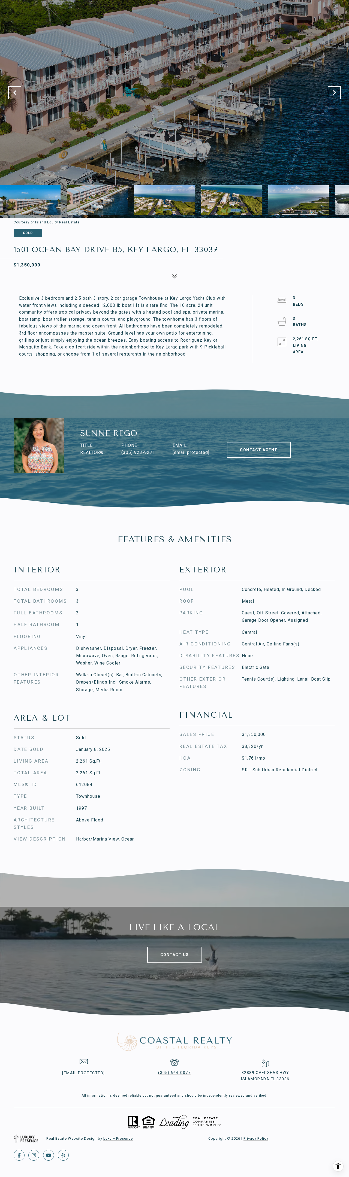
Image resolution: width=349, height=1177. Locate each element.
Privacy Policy (255, 1138)
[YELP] (63, 1155)
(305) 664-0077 (174, 1072)
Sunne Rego (108, 433)
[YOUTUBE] (48, 1155)
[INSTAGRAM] (33, 1155)
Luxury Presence (118, 1138)
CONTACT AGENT (259, 450)
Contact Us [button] (174, 954)
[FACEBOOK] (19, 1155)
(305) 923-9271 (138, 452)
